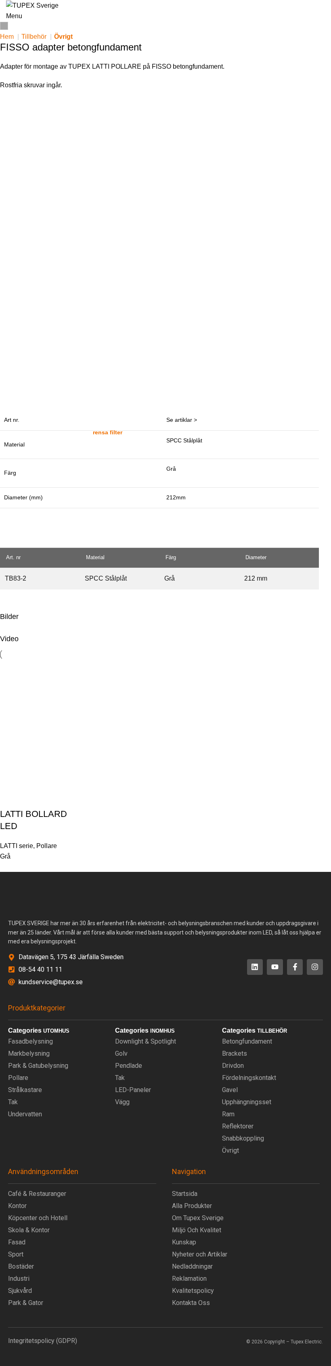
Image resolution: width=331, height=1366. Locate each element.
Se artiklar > (181, 420)
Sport (15, 1254)
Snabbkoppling (243, 1138)
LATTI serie (16, 845)
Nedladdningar (192, 1266)
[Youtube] (275, 967)
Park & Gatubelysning (38, 1065)
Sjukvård (20, 1290)
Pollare (46, 845)
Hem (7, 36)
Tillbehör (34, 36)
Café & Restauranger (37, 1194)
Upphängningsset (246, 1102)
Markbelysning (29, 1053)
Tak (13, 1102)
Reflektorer (237, 1126)
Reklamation (189, 1278)
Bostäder (21, 1266)
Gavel (230, 1090)
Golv (121, 1053)
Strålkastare (25, 1090)
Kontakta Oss (191, 1303)
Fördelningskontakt (249, 1078)
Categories (25, 1030)
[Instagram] (315, 967)
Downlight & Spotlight (145, 1041)
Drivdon (233, 1065)
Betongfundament (247, 1041)
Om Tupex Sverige (198, 1218)
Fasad (16, 1242)
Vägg (122, 1102)
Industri (18, 1278)
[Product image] (37, 770)
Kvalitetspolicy (193, 1290)
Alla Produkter (192, 1206)
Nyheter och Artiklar (199, 1254)
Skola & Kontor (29, 1230)
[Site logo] (32, 5)
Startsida (184, 1194)
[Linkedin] (255, 967)
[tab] (32, 395)
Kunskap (184, 1242)
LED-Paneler (133, 1090)
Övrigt (63, 36)
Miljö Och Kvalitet (196, 1230)
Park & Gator (25, 1303)
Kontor (17, 1206)
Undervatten (25, 1114)
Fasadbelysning (30, 1041)
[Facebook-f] (295, 967)
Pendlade (128, 1065)
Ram (228, 1114)
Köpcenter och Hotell (37, 1218)
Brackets (234, 1053)
